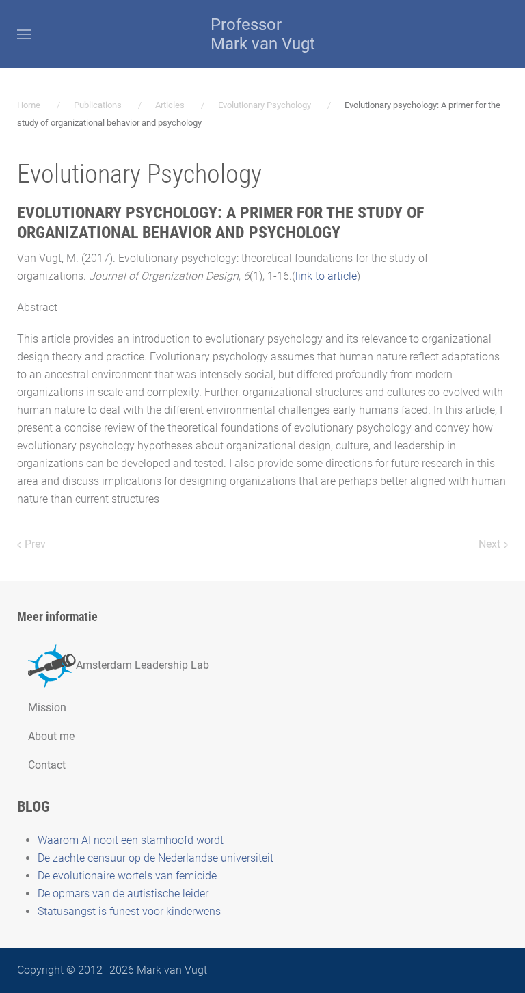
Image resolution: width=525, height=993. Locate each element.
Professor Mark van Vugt (263, 34)
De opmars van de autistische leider (123, 893)
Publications (98, 105)
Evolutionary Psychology (264, 105)
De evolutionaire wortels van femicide (127, 875)
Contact (47, 764)
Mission (47, 707)
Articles (170, 105)
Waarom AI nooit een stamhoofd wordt (131, 840)
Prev (34, 544)
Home (28, 105)
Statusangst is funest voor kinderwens (129, 911)
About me (51, 736)
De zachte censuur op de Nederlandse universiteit (155, 857)
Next (491, 544)
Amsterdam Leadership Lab (142, 665)
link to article (326, 275)
